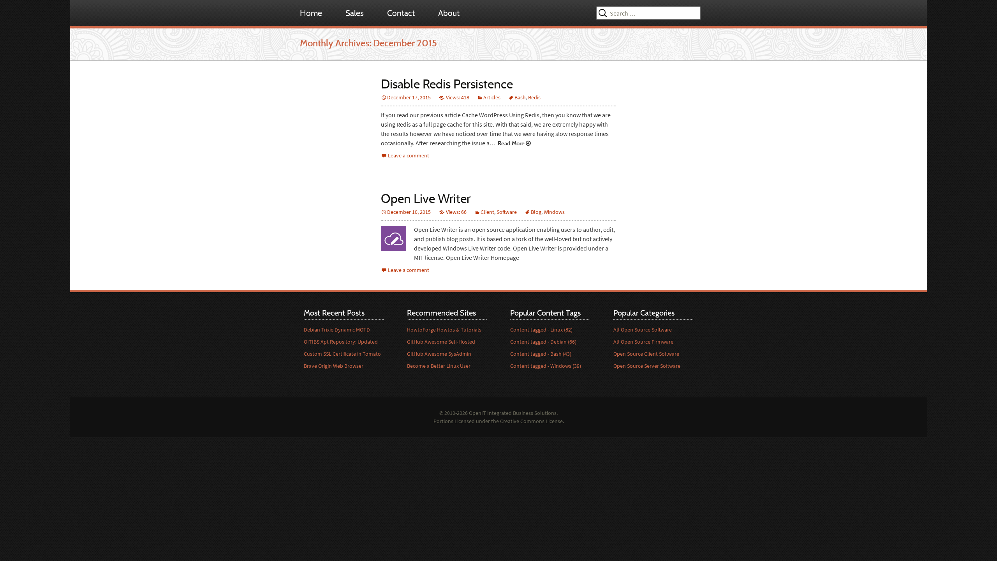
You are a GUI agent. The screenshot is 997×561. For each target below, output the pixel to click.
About (449, 13)
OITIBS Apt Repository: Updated (341, 341)
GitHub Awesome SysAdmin (439, 353)
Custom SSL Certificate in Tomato (342, 353)
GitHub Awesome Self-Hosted (441, 341)
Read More (510, 143)
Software (507, 211)
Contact (401, 13)
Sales (354, 13)
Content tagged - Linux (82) (541, 329)
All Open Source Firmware (643, 341)
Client (487, 211)
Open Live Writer (425, 198)
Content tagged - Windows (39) (545, 365)
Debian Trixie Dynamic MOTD (337, 329)
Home (311, 13)
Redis (534, 97)
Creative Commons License (531, 421)
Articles (491, 97)
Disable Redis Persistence (447, 84)
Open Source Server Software (646, 365)
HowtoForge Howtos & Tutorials (444, 329)
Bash (520, 97)
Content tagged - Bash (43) (540, 353)
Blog (536, 211)
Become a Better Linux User (438, 365)
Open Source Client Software (646, 353)
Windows (554, 211)
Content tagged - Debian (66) (543, 341)
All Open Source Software (642, 329)
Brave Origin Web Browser (333, 365)
